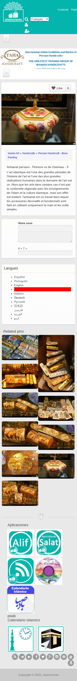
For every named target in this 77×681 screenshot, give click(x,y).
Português (21, 281)
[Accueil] (13, 11)
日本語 (18, 305)
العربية (18, 314)
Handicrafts (28, 153)
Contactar (63, 9)
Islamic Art (13, 153)
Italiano (19, 293)
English (19, 285)
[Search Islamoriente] (27, 19)
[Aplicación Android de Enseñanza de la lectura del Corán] (20, 543)
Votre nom (25, 223)
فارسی (18, 310)
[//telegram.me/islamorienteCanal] (22, 657)
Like (62, 88)
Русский (19, 301)
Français (19, 289)
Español (19, 277)
